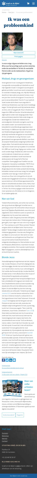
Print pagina (18, 56)
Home (4, 12)
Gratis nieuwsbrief (8, 415)
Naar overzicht (19, 53)
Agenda (4, 438)
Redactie (4, 60)
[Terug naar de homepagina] (13, 3)
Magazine (20, 415)
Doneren (5, 433)
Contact (4, 441)
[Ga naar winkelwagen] (28, 3)
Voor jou (11, 12)
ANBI (18, 466)
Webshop (5, 436)
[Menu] (33, 3)
